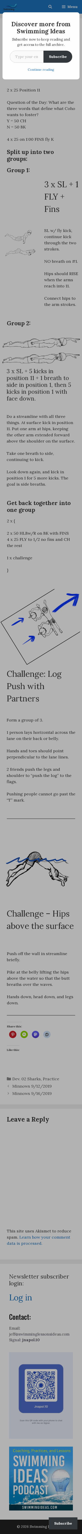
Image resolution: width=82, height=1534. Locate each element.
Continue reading (41, 70)
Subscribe (58, 56)
